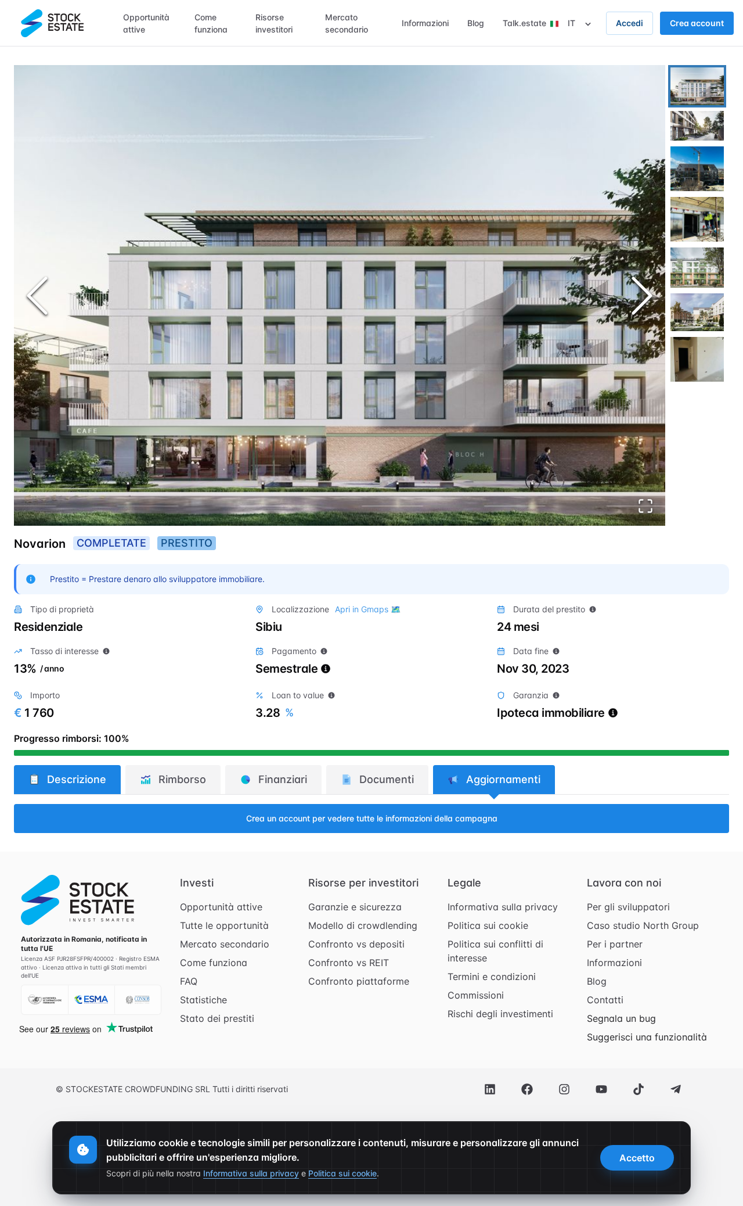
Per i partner (615, 944)
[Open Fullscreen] (645, 506)
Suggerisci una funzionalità (647, 1037)
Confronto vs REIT (348, 962)
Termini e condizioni (492, 976)
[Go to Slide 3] (697, 168)
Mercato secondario (224, 944)
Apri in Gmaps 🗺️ (368, 609)
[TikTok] (638, 1089)
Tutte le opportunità (224, 925)
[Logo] (52, 23)
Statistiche (203, 1000)
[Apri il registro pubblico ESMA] (91, 999)
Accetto (637, 1158)
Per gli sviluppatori (628, 907)
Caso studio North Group (643, 925)
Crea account (697, 23)
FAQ (188, 981)
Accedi (629, 23)
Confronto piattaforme (358, 981)
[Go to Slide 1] (697, 86)
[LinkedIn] (490, 1089)
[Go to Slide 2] (697, 126)
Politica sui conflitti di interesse (495, 951)
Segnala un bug (621, 1018)
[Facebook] (527, 1089)
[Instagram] (564, 1089)
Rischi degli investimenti (500, 1014)
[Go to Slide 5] (697, 267)
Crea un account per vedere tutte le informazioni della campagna (371, 818)
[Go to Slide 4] (697, 219)
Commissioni (476, 995)
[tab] (67, 779)
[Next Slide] (642, 296)
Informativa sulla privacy (503, 907)
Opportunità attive (221, 907)
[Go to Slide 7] (697, 359)
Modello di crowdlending (362, 925)
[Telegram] (675, 1089)
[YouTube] (601, 1089)
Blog (597, 981)
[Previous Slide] (37, 296)
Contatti (605, 1000)
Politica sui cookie (488, 925)
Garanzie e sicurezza (355, 907)
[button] (339, 295)
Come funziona (213, 962)
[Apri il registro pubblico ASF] (44, 999)
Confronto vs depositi (356, 944)
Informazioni (614, 962)
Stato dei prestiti (217, 1018)
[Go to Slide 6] (697, 312)
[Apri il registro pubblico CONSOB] (137, 999)
